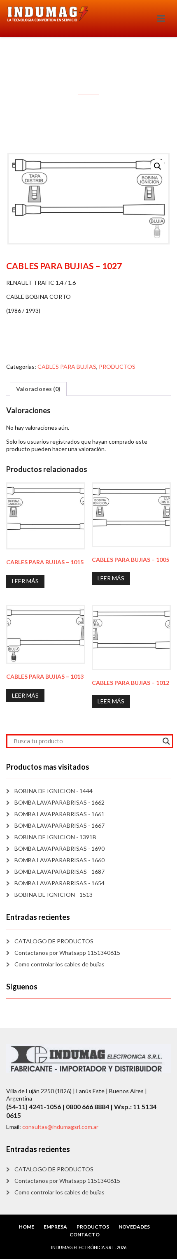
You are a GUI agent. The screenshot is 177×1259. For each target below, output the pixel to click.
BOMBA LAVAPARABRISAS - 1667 (59, 825)
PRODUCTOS (117, 366)
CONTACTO (85, 1234)
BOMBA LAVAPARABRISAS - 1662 (59, 802)
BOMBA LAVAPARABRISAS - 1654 (59, 883)
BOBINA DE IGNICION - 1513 (53, 894)
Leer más (25, 580)
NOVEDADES (134, 1227)
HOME (26, 1227)
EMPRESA (55, 1227)
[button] (157, 166)
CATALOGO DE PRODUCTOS (53, 941)
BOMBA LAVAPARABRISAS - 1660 (59, 859)
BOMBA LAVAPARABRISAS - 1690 (59, 848)
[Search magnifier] (166, 741)
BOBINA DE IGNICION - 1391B (55, 836)
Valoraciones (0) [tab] (38, 388)
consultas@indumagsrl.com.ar (60, 1126)
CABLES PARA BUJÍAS (66, 366)
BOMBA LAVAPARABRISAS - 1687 (59, 871)
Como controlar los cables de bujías (59, 964)
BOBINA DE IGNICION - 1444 (53, 790)
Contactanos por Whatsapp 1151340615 (67, 952)
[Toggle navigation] (161, 18)
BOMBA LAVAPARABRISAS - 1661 (59, 813)
